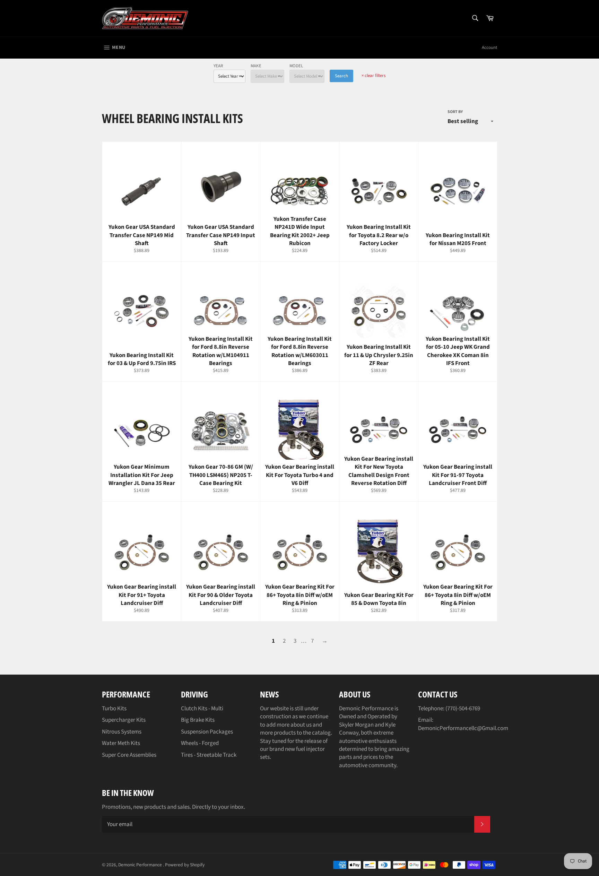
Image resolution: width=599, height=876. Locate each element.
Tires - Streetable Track (208, 755)
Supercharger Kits (124, 720)
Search (341, 76)
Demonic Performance (140, 864)
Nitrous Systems (121, 732)
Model (296, 66)
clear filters (373, 75)
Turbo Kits (114, 708)
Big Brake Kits (198, 720)
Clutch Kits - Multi (202, 708)
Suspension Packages (207, 732)
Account (489, 47)
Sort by (455, 112)
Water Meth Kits (121, 743)
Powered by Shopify (185, 864)
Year (218, 66)
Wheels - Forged (200, 743)
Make (256, 66)
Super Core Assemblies (129, 755)
